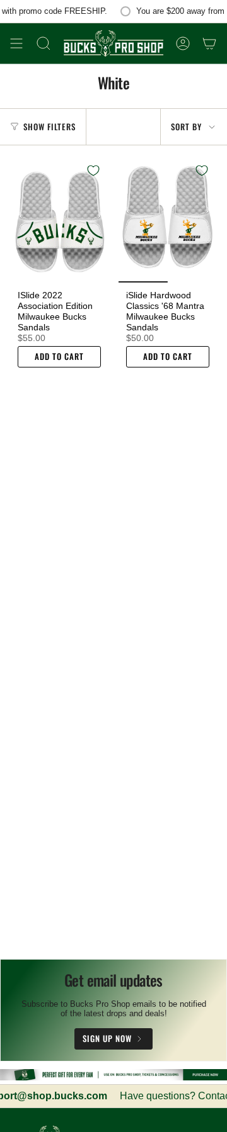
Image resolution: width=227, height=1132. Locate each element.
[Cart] (209, 43)
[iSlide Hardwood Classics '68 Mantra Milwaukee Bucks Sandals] (168, 219)
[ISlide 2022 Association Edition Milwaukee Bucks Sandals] (59, 219)
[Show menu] (16, 43)
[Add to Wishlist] (93, 170)
